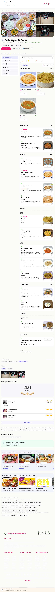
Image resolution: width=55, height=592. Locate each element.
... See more (50, 430)
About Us (15, 574)
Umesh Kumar (11, 415)
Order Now (6, 49)
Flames (44, 560)
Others (27, 584)
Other (13, 540)
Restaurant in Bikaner (28, 500)
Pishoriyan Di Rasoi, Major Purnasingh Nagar (31, 505)
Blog (25, 574)
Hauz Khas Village (23, 569)
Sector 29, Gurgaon (31, 558)
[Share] (32, 48)
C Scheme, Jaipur (31, 563)
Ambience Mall (30, 560)
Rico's (44, 567)
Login (45, 3)
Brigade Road (30, 556)
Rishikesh (6, 567)
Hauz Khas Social (46, 569)
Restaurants (15, 538)
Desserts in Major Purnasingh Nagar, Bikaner (11, 505)
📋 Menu (19, 48)
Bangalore (6, 558)
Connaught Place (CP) (31, 567)
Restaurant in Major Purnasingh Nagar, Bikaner (11, 500)
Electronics (43, 538)
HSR (20, 558)
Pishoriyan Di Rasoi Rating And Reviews (28, 512)
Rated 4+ (31, 61)
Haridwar (14, 569)
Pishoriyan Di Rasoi (33, 10)
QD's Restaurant (39, 569)
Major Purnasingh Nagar (17, 10)
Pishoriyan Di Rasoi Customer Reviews (10, 512)
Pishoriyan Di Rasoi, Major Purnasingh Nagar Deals (12, 507)
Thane (13, 565)
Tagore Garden (30, 569)
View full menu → (50, 359)
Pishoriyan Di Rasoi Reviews (31, 510)
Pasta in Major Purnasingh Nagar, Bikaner (32, 502)
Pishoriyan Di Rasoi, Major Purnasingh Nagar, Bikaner (13, 510)
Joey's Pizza (38, 567)
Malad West (22, 567)
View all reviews (26, 422)
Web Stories (46, 576)
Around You (20, 574)
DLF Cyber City (23, 560)
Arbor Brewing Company (39, 558)
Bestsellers (39, 61)
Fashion (27, 538)
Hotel (48, 538)
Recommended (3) (7, 57)
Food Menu (10, 368)
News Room (9, 574)
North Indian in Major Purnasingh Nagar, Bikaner (12, 502)
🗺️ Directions (26, 48)
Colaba (29, 565)
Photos (3, 368)
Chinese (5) (5, 67)
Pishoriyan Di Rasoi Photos (30, 507)
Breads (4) (5, 64)
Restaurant (25, 10)
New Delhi (6, 556)
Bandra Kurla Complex (23, 565)
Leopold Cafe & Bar (46, 565)
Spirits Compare (35, 574)
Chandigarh (14, 558)
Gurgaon (14, 556)
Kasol (5, 569)
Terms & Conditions (44, 574)
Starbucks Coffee (39, 565)
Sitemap (8, 576)
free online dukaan (20, 533)
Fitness (37, 538)
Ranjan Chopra (12, 401)
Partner (16, 576)
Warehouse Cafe (46, 562)
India (6, 10)
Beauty (21, 538)
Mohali (5, 563)
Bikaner (9, 10)
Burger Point (45, 558)
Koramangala (23, 556)
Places (12, 576)
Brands (20, 576)
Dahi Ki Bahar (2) (6, 70)
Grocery (32, 538)
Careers (41, 576)
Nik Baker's (37, 560)
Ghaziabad (6, 560)
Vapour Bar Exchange (39, 563)
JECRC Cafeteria (46, 563)
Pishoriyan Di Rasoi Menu (43, 512)
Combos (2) (5, 73)
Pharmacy (7, 540)
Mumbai (14, 563)
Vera (36, 576)
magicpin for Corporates (28, 576)
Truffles (37, 556)
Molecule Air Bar (39, 562)
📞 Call (13, 48)
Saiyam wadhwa (12, 409)
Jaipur (5, 562)
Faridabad (14, 560)
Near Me (29, 574)
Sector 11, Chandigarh (23, 563)
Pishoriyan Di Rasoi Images (22, 515)
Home (2, 10)
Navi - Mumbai (7, 565)
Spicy (24, 61)
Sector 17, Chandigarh (31, 562)
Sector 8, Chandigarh (23, 562)
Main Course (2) (6, 60)
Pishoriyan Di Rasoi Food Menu (8, 515)
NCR (13, 562)
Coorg (13, 567)
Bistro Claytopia (46, 556)
